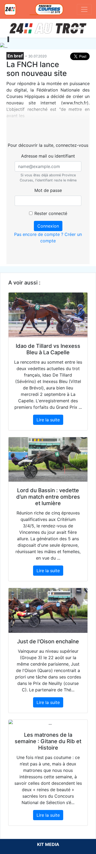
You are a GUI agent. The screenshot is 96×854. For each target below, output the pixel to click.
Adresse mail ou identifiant (48, 156)
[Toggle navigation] (84, 9)
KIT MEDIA (48, 844)
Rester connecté (50, 213)
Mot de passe (48, 190)
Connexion (48, 226)
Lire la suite (48, 419)
